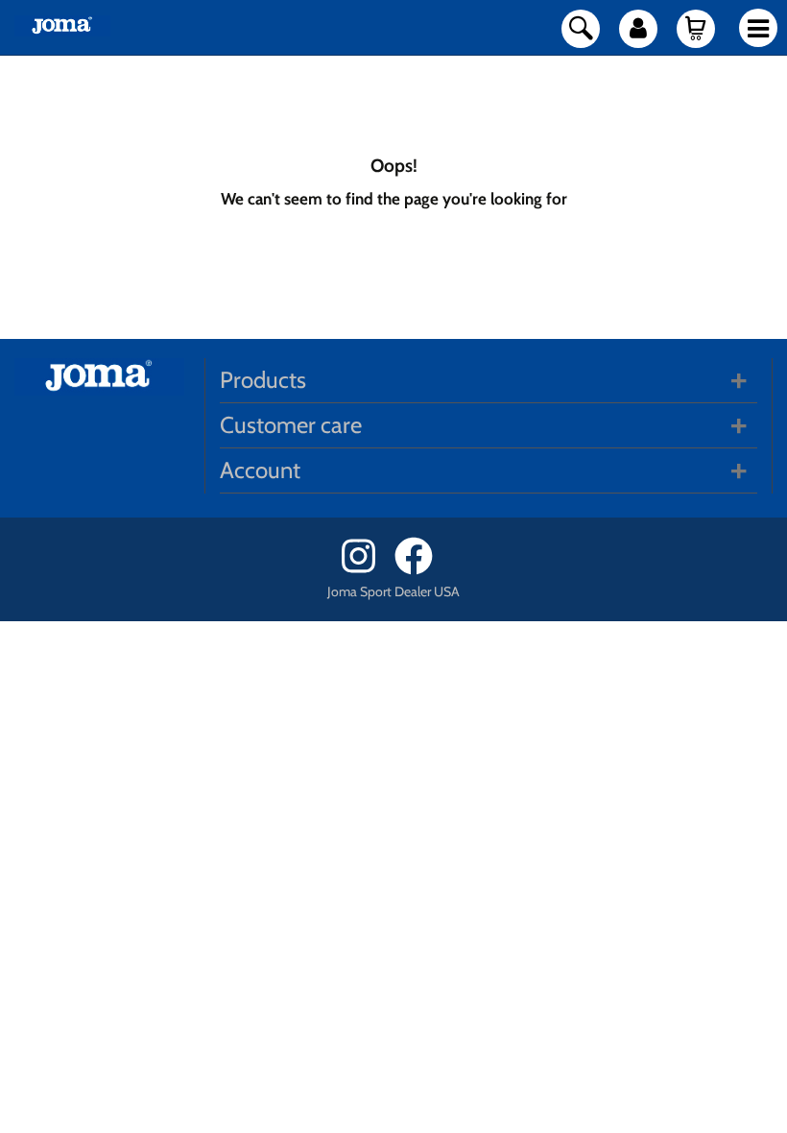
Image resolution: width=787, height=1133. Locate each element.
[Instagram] (366, 570)
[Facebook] (419, 570)
